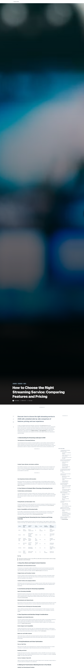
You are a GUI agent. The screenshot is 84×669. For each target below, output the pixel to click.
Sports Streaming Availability (66, 485)
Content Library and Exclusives (65, 463)
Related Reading (65, 519)
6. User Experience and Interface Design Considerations (65, 492)
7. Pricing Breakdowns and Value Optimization (65, 501)
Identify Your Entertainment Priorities (66, 510)
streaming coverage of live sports (33, 469)
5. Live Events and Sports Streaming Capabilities (64, 484)
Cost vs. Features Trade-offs (66, 506)
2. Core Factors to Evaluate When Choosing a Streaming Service (65, 460)
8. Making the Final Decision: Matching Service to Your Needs (65, 508)
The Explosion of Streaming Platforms (66, 453)
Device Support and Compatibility (65, 497)
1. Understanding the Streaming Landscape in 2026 (65, 451)
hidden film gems (39, 570)
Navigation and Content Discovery (65, 494)
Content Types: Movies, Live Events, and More (66, 455)
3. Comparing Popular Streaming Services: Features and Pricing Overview (65, 470)
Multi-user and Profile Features (65, 499)
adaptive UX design (21, 485)
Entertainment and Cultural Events (66, 487)
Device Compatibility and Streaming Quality (66, 467)
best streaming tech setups (38, 514)
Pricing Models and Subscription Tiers (65, 465)
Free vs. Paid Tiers (65, 503)
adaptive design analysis (26, 623)
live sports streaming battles (23, 597)
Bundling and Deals (65, 504)
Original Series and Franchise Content (66, 479)
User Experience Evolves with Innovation (66, 458)
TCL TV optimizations (42, 630)
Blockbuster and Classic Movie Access (66, 477)
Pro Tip (63, 472)
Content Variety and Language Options (65, 481)
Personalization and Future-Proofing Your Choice (66, 515)
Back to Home (16, 1)
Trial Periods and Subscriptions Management (66, 513)
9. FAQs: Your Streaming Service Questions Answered (65, 517)
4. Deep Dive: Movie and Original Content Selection (65, 474)
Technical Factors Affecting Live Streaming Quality (66, 490)
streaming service (44, 425)
